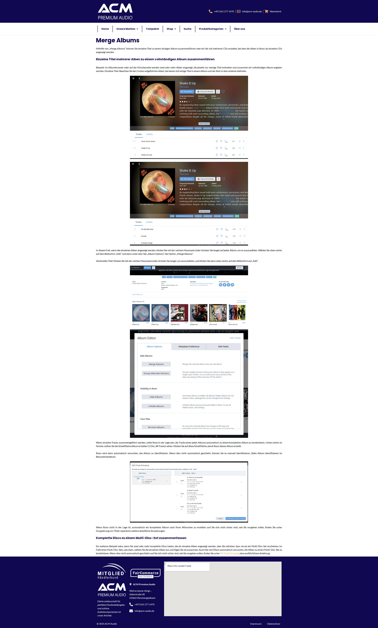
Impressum (255, 623)
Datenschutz (273, 623)
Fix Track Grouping (229, 553)
